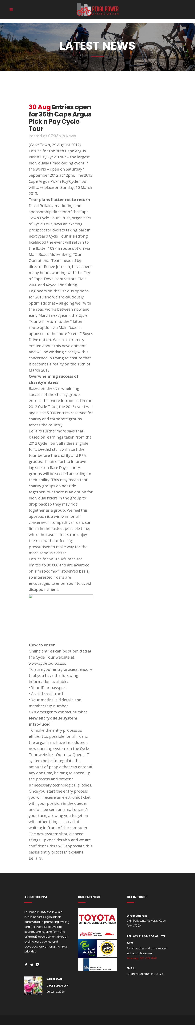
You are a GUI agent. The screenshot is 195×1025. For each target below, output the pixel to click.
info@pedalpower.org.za (145, 974)
